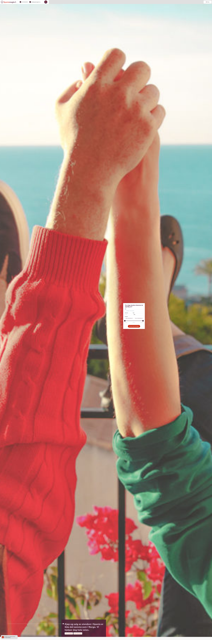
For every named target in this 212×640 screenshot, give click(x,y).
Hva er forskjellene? (68, 633)
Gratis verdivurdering (78, 633)
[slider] (125, 321)
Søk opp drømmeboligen (134, 326)
